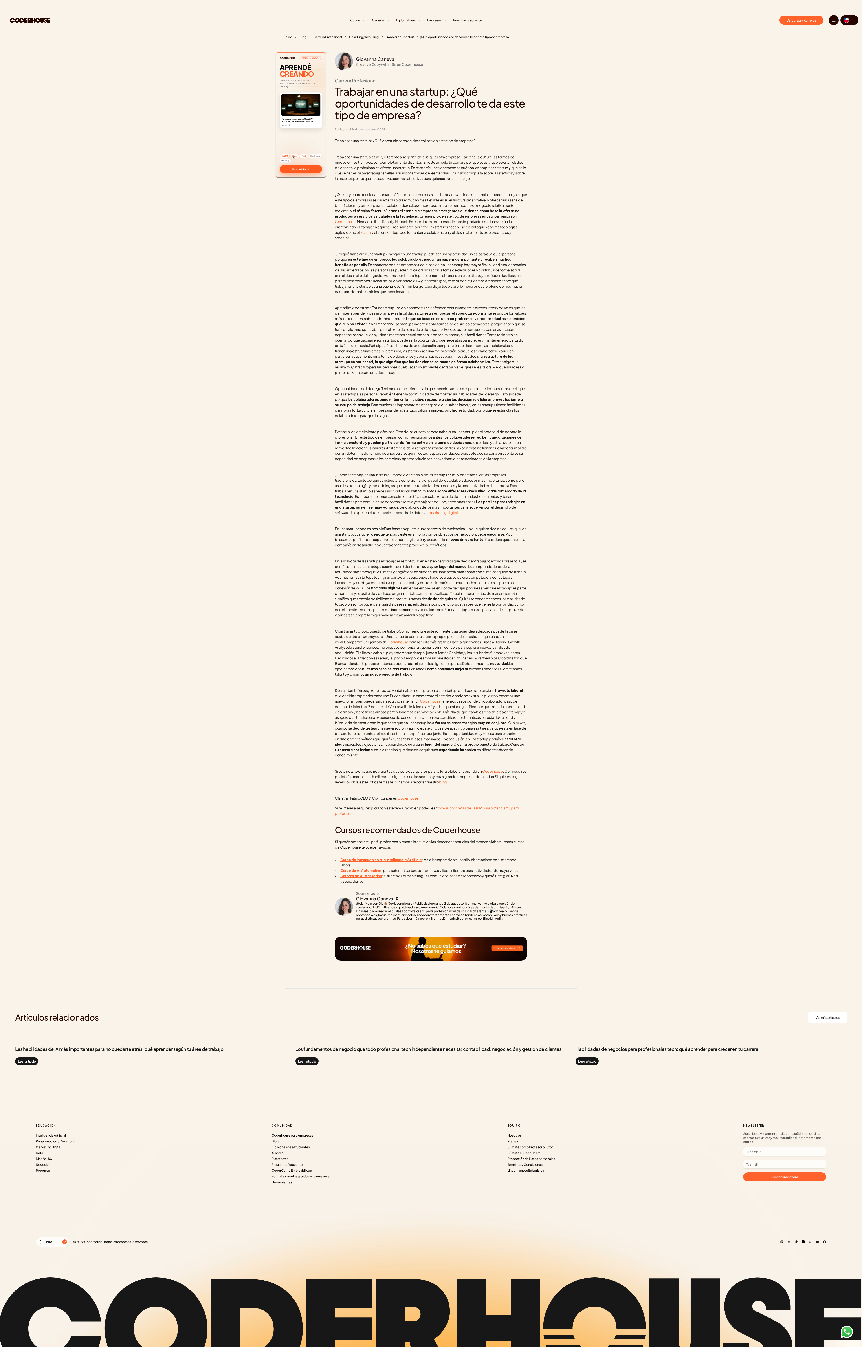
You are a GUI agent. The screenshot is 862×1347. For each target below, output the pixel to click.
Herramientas (282, 1182)
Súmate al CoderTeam (524, 1153)
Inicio (288, 37)
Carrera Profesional (328, 37)
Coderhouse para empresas (292, 1135)
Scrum (365, 232)
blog (443, 782)
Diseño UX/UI (45, 1159)
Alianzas (277, 1153)
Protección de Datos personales (531, 1159)
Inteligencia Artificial (51, 1135)
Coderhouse (345, 221)
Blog (302, 37)
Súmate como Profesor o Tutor (530, 1147)
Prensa (513, 1141)
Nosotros (514, 1135)
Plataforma (280, 1159)
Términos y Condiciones (525, 1164)
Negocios (43, 1164)
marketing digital (444, 512)
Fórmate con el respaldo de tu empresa (301, 1176)
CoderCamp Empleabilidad (292, 1170)
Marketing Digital (48, 1147)
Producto (43, 1170)
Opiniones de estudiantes (291, 1147)
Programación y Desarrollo (55, 1141)
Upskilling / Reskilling (364, 37)
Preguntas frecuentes (288, 1164)
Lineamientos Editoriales (526, 1170)
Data (39, 1153)
